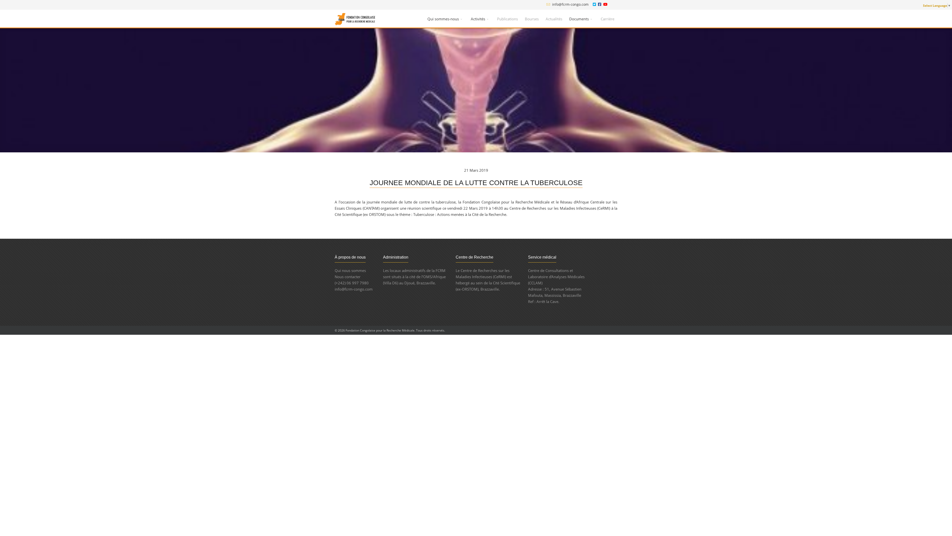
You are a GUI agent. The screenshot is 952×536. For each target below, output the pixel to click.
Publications (507, 18)
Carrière (607, 18)
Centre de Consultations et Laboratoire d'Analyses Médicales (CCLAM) (556, 276)
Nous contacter (347, 276)
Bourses (532, 18)
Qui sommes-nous (443, 18)
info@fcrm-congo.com (570, 4)
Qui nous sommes (350, 270)
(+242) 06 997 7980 (352, 282)
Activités (478, 18)
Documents (579, 18)
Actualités (554, 18)
